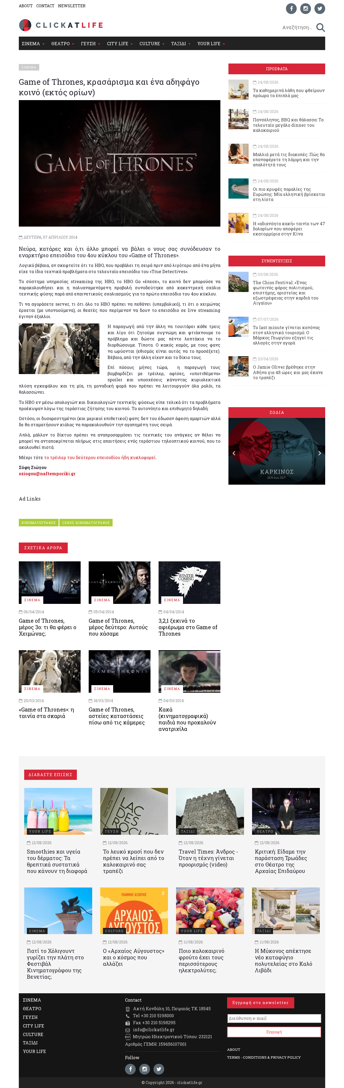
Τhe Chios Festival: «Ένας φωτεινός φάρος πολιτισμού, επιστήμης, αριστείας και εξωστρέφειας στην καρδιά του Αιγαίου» (285, 293)
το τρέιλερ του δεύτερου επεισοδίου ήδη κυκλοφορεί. (100, 457)
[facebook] (291, 8)
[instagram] (305, 8)
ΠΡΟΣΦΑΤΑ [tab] (277, 68)
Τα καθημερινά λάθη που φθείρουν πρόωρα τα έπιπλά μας (289, 92)
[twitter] (319, 8)
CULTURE (149, 43)
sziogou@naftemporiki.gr (47, 473)
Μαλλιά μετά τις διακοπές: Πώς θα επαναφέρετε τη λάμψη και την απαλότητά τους (289, 159)
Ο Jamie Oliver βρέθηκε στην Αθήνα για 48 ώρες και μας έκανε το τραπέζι (288, 372)
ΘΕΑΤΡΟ (60, 43)
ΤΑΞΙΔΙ (178, 43)
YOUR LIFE (208, 43)
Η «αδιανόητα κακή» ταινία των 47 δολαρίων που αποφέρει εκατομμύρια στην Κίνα (289, 229)
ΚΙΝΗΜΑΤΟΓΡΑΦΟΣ (39, 522)
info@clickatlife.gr (153, 1029)
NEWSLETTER (71, 5)
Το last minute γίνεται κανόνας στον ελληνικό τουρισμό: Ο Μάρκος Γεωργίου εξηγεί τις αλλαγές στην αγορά (286, 335)
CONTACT (45, 5)
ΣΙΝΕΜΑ (31, 43)
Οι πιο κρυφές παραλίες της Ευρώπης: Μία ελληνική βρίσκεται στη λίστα (289, 194)
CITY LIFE (117, 43)
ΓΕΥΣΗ (88, 43)
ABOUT (26, 5)
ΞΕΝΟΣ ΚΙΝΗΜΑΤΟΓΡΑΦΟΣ (86, 522)
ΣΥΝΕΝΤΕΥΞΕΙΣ (276, 260)
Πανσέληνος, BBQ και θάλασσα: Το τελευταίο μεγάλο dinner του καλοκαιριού (288, 125)
